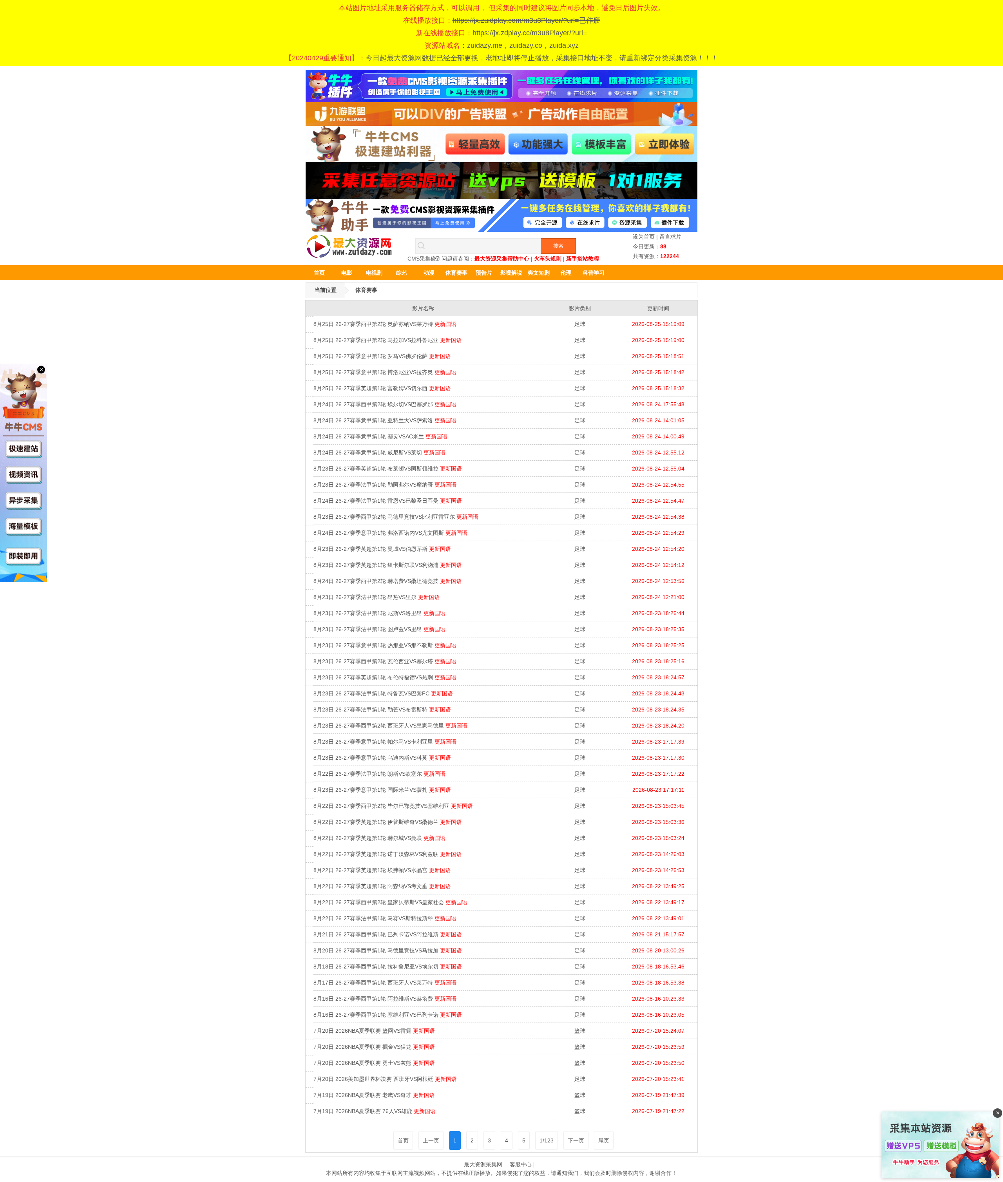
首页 (319, 273)
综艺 (401, 273)
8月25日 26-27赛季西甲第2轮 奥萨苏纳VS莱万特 (384, 324)
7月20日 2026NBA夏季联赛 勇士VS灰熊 (374, 1063)
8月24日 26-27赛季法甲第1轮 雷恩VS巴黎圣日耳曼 (387, 501)
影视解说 (511, 273)
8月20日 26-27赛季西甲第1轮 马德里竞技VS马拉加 (387, 950)
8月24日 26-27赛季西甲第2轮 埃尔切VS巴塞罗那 (384, 404)
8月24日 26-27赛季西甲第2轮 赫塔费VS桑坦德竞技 (387, 581)
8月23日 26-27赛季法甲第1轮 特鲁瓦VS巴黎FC (383, 693)
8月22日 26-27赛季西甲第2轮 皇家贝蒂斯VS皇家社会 (390, 902)
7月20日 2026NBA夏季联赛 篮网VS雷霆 (374, 1031)
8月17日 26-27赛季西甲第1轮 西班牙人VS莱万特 (384, 982)
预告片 (484, 273)
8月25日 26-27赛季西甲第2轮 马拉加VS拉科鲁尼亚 (387, 340)
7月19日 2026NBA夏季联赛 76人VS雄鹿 (374, 1111)
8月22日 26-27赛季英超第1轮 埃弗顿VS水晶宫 (382, 870)
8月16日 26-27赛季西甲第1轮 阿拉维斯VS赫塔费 (384, 999)
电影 (346, 273)
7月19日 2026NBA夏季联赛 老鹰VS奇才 (374, 1095)
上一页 (431, 1140)
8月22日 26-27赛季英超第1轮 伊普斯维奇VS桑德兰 (387, 822)
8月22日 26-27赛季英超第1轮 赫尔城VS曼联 (379, 838)
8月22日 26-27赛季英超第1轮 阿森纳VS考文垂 (382, 886)
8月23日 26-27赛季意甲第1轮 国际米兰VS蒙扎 (382, 790)
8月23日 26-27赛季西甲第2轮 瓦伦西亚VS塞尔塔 (384, 661)
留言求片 (670, 237)
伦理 (566, 273)
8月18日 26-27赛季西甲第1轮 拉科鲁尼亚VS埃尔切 (387, 966)
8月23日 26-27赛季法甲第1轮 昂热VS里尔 (376, 597)
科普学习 (594, 273)
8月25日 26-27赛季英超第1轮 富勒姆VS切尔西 (382, 388)
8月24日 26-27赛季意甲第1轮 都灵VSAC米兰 (380, 436)
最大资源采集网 (483, 1165)
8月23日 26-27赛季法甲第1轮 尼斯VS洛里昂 (379, 613)
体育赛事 (456, 273)
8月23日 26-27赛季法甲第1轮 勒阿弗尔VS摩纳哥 (384, 484)
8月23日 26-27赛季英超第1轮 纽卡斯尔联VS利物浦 (387, 565)
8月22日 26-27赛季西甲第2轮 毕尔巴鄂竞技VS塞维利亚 (393, 806)
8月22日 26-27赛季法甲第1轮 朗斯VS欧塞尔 (379, 774)
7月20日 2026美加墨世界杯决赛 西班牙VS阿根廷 (385, 1079)
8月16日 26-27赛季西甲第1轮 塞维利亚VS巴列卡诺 (387, 1015)
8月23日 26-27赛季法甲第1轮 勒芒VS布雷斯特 (382, 709)
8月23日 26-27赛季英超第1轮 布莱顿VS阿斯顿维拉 (387, 468)
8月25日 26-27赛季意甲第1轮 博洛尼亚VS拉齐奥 (384, 372)
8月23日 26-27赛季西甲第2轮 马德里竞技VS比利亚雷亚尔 (395, 517)
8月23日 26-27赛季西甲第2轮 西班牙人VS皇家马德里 (390, 725)
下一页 (576, 1140)
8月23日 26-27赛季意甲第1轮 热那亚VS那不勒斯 (384, 645)
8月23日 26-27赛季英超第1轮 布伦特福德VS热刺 (384, 677)
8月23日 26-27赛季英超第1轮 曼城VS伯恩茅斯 (382, 549)
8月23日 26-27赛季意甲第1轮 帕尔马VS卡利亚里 (384, 742)
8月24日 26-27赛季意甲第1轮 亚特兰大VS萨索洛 (384, 420)
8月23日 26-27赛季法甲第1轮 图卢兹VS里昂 (379, 629)
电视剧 (374, 273)
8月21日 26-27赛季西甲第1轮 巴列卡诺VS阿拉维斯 (387, 934)
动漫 (429, 273)
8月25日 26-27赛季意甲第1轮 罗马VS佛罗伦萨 (382, 356)
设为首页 (644, 237)
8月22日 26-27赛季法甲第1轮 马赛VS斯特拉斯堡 (384, 918)
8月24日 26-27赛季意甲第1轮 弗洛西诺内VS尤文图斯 (390, 533)
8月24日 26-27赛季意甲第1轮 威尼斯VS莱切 (379, 452)
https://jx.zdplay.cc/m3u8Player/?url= (530, 33)
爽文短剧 (539, 273)
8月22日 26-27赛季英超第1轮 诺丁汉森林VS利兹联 (387, 854)
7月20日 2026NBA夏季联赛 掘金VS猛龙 (374, 1047)
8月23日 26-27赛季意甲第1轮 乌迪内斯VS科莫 (382, 758)
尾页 (603, 1140)
